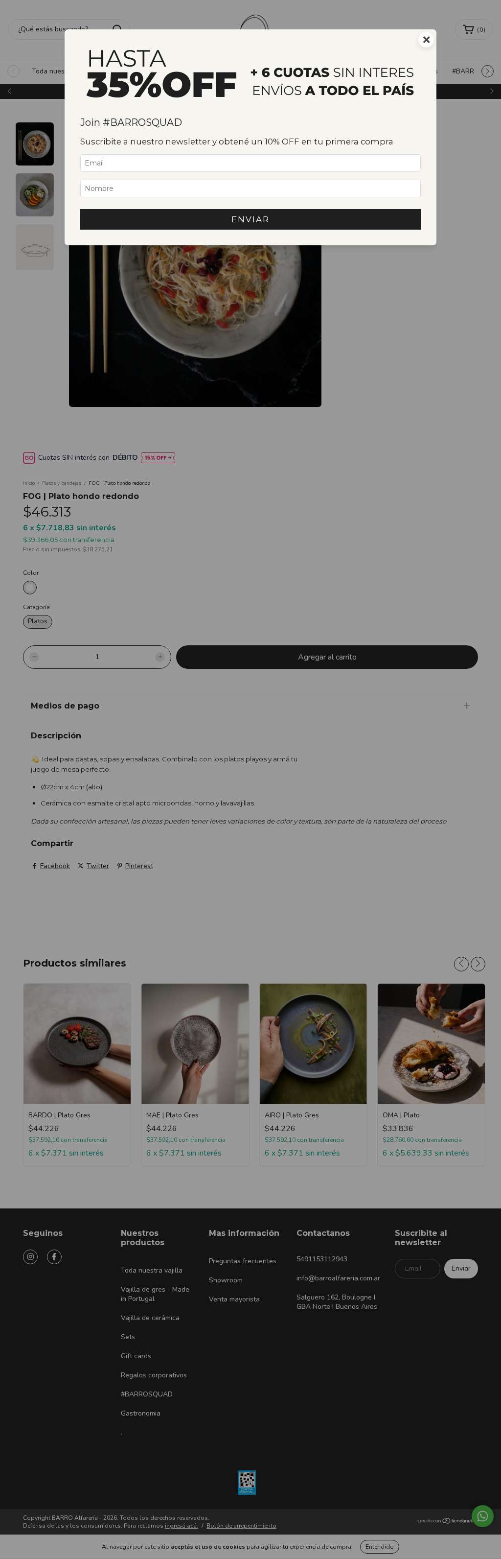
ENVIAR (250, 219)
